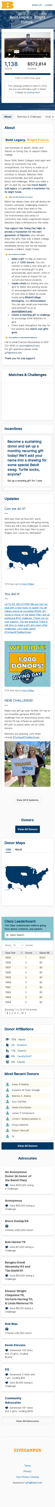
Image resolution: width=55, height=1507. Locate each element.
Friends (21, 1061)
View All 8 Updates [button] (28, 800)
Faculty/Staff (24, 1056)
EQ (7, 1369)
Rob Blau (11, 1324)
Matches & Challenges (29, 116)
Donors (28, 953)
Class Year (10, 953)
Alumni (21, 1039)
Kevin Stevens (15, 1345)
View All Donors (28, 829)
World (18, 849)
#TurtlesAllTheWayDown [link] (26, 737)
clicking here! (33, 92)
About (7, 116)
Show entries (19, 945)
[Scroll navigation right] (53, 116)
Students (22, 1045)
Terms (27, 1465)
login (48, 5)
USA (8, 849)
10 (22, 1013)
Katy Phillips (28, 584)
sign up (37, 5)
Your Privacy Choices (27, 1477)
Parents (22, 1050)
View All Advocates (27, 1421)
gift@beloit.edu (34, 1482)
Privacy (27, 1471)
